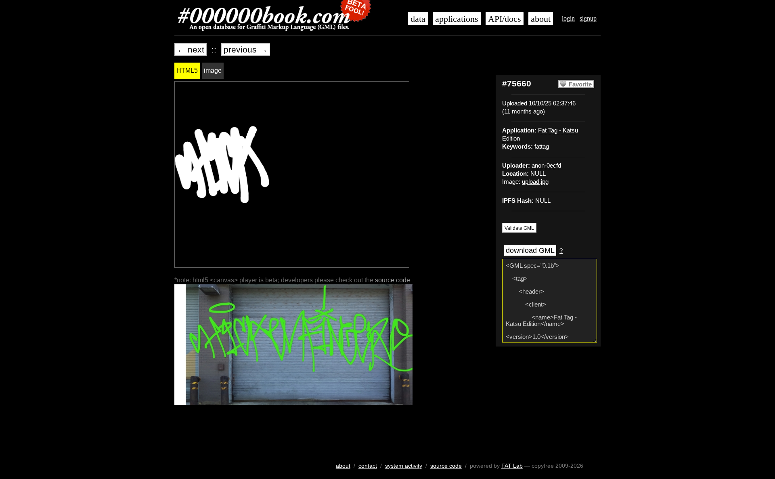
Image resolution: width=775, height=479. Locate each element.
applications (456, 19)
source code (392, 280)
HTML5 (187, 70)
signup (588, 18)
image (213, 70)
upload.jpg (535, 182)
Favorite (580, 84)
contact (367, 465)
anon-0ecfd (546, 165)
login (568, 18)
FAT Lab (512, 465)
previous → (246, 49)
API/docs (504, 19)
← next (190, 49)
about (541, 19)
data (418, 19)
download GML (530, 250)
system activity (403, 465)
